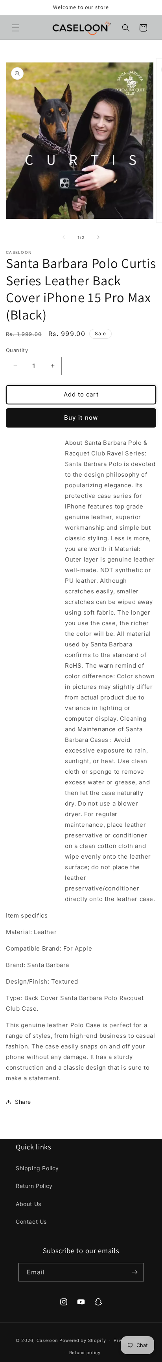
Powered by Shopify (82, 1340)
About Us (28, 1203)
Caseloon (47, 1340)
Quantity (17, 350)
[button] (15, 28)
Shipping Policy (37, 1168)
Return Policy (34, 1185)
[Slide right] (98, 237)
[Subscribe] (135, 1272)
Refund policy (85, 1352)
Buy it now (81, 417)
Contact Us (31, 1221)
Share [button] (23, 1101)
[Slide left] (63, 237)
